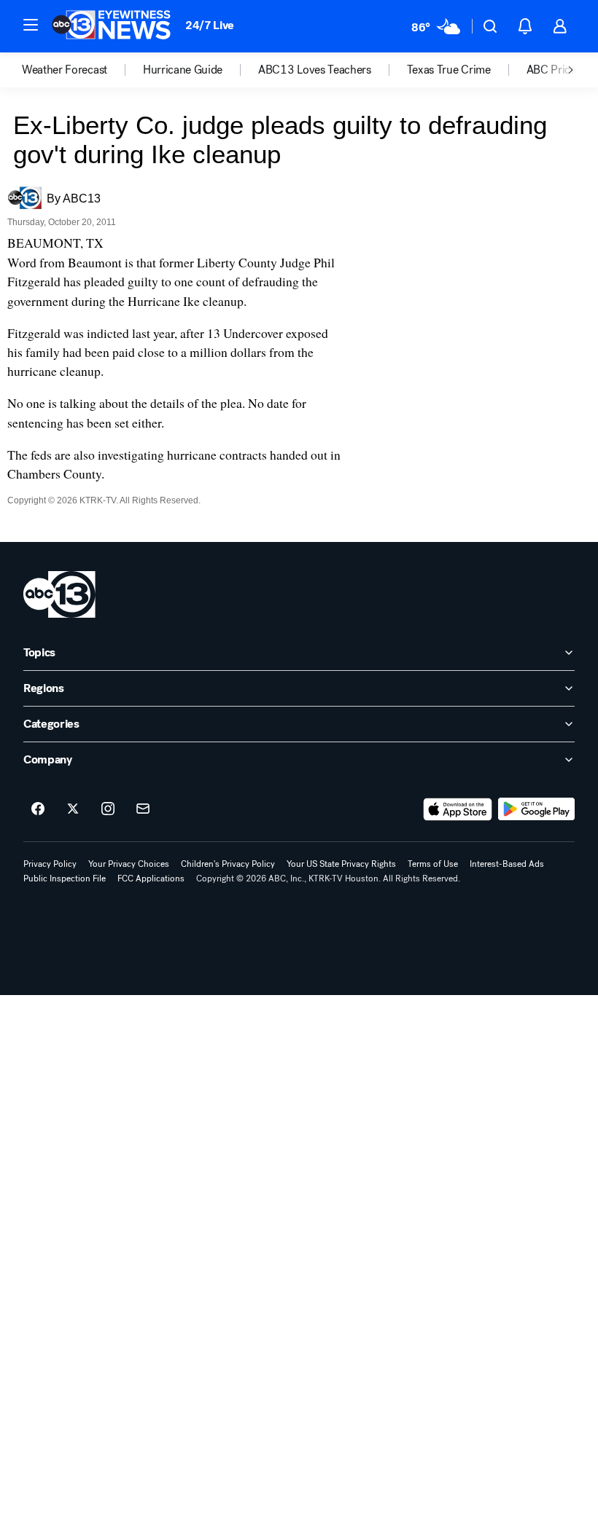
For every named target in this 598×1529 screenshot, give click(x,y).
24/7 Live (209, 25)
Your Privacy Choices (128, 864)
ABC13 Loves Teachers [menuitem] (314, 69)
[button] (30, 24)
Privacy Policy (50, 864)
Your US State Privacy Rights (341, 864)
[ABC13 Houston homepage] (111, 26)
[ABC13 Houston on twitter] (73, 809)
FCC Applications (151, 878)
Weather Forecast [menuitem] (64, 69)
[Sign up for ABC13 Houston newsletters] (143, 809)
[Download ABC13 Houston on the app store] (458, 809)
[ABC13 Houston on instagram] (108, 809)
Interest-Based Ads (507, 864)
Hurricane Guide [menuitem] (182, 69)
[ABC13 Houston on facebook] (38, 809)
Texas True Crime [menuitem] (449, 69)
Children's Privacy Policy (228, 864)
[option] (82, 69)
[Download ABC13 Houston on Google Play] (536, 809)
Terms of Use (433, 864)
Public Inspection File (64, 878)
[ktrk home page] (59, 594)
